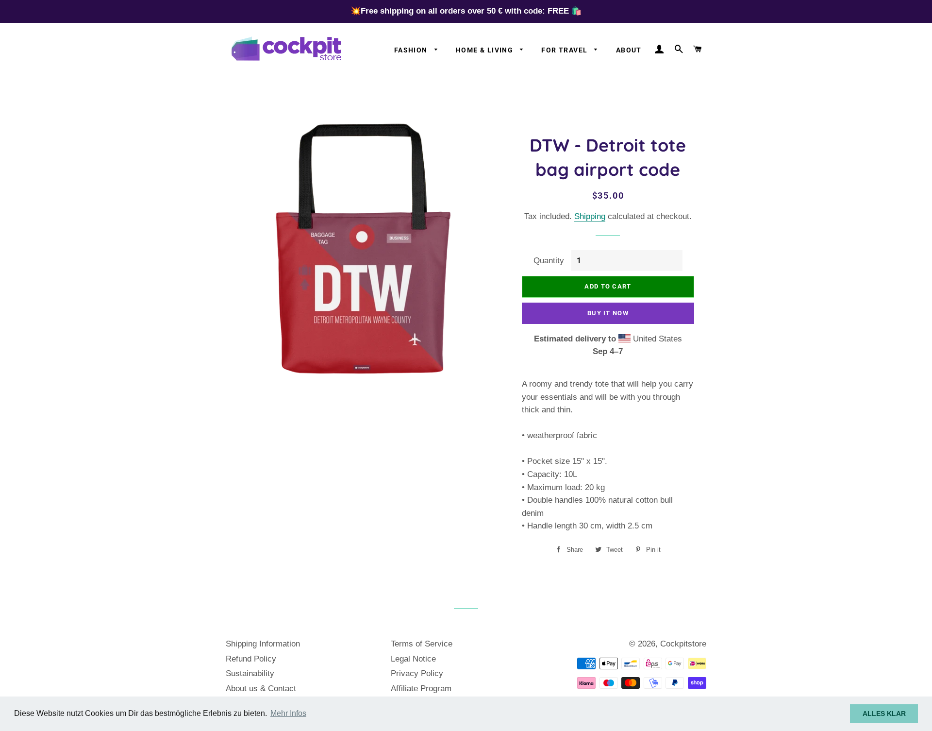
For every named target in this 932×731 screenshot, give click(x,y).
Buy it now (608, 313)
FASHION (412, 50)
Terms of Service (421, 643)
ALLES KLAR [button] (884, 713)
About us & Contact (261, 688)
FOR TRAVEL (565, 50)
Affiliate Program (421, 688)
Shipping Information (263, 643)
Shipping (589, 216)
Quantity (548, 260)
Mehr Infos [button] (288, 713)
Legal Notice (413, 658)
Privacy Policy (417, 673)
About (629, 50)
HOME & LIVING (486, 50)
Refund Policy (251, 658)
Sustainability (250, 673)
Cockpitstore (683, 643)
